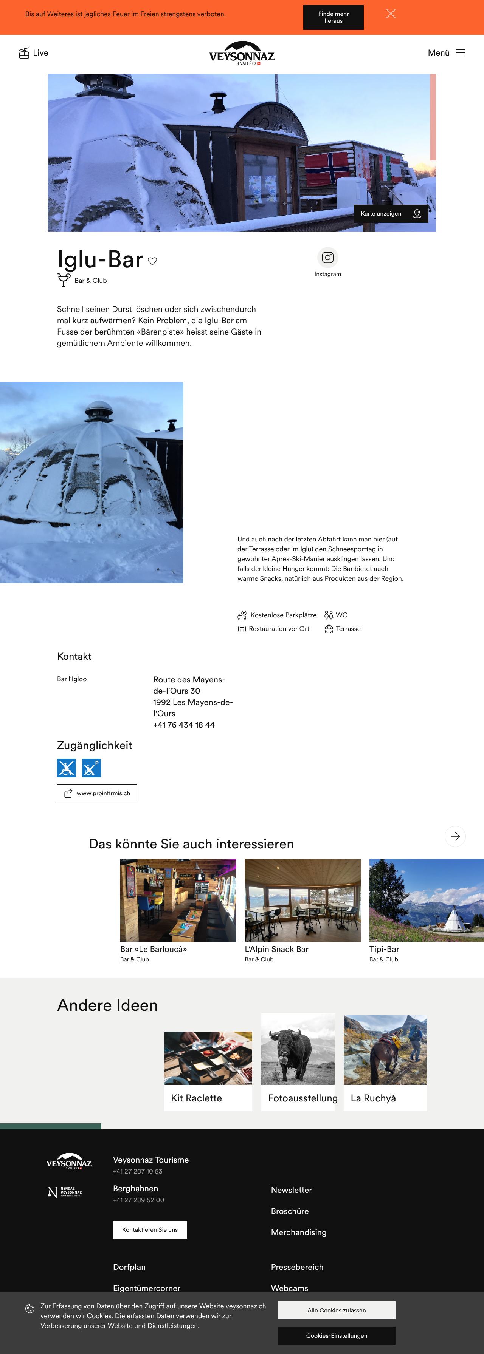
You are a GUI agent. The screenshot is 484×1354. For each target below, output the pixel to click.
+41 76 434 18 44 (184, 725)
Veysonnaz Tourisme (69, 1162)
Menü (439, 53)
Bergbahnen (135, 1188)
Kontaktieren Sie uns (150, 1230)
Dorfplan (129, 1267)
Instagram (328, 274)
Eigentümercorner (147, 1288)
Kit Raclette (196, 1098)
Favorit (152, 261)
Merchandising (299, 1232)
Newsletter (291, 1190)
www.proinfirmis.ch (103, 793)
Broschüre (290, 1211)
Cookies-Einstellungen (337, 1336)
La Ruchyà (373, 1098)
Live (40, 53)
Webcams (290, 1288)
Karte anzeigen (381, 213)
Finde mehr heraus (333, 17)
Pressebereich (297, 1267)
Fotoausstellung (301, 1098)
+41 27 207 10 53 (138, 1171)
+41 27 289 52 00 (138, 1199)
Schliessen (391, 13)
